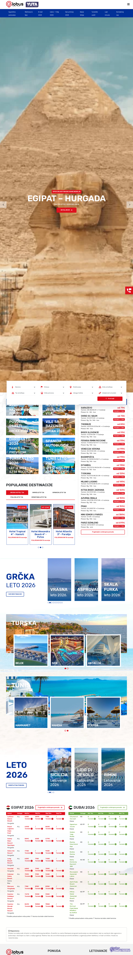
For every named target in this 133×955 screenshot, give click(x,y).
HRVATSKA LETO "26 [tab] (38, 497)
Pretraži (111, 398)
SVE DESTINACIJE (15, 594)
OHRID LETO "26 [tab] (38, 492)
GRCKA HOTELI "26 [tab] (17, 492)
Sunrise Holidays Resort (10, 896)
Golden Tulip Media (72, 834)
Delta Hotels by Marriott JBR (73, 863)
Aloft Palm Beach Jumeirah (74, 884)
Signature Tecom (73, 825)
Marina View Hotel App (74, 844)
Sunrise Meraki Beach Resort (10, 907)
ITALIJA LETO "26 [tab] (16, 497)
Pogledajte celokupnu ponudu (103, 532)
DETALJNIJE (65, 210)
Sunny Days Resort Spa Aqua (10, 842)
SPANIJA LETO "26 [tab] (59, 492)
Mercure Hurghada (11, 887)
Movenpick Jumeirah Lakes (74, 874)
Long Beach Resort (10, 861)
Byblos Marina (72, 853)
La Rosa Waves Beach (10, 819)
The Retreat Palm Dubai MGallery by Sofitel (74, 908)
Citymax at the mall (74, 818)
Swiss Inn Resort (10, 852)
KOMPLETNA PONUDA (16, 785)
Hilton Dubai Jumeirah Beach (73, 895)
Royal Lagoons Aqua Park (10, 830)
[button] (38, 547)
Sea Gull (10, 868)
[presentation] (3, 204)
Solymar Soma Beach (10, 876)
